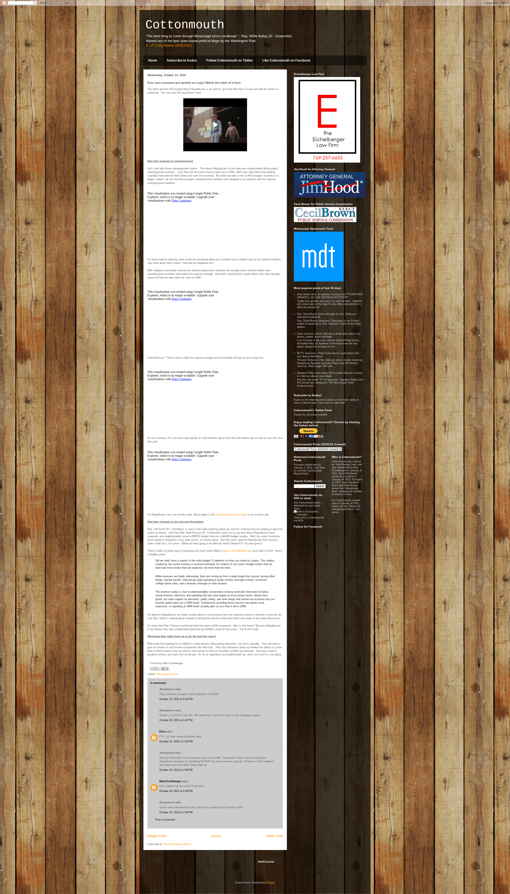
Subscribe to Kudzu (182, 60)
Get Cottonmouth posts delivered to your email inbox (307, 505)
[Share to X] (159, 669)
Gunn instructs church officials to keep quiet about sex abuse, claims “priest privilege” (328, 335)
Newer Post (156, 836)
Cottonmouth (184, 25)
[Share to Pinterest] (167, 669)
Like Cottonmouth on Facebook (286, 60)
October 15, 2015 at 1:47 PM (176, 720)
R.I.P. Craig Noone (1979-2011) (169, 45)
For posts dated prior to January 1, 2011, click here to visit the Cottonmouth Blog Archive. (309, 469)
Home (152, 60)
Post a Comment (165, 819)
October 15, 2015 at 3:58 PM (176, 769)
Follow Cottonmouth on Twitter (229, 60)
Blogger (270, 882)
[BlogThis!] (156, 669)
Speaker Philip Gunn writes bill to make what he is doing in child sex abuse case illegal (329, 374)
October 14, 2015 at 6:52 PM (176, 699)
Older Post (274, 836)
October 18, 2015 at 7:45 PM (176, 812)
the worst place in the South (231, 514)
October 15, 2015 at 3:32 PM (176, 741)
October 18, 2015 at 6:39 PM (176, 791)
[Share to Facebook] (163, 669)
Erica (162, 731)
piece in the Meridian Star (237, 550)
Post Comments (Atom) (177, 844)
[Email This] (152, 669)
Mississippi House (167, 673)
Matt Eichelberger (170, 781)
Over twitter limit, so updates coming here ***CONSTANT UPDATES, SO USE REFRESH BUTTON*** (330, 296)
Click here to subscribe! (331, 402)
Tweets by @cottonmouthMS (310, 414)
